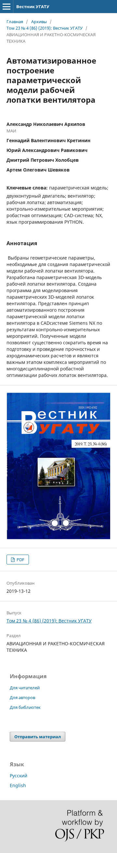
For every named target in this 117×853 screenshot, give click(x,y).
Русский (18, 775)
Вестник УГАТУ (32, 6)
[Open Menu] (6, 6)
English (18, 785)
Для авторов (22, 697)
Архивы (39, 21)
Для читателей (25, 688)
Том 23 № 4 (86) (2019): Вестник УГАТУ (44, 28)
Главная (14, 21)
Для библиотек (25, 707)
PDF (20, 559)
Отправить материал (37, 737)
